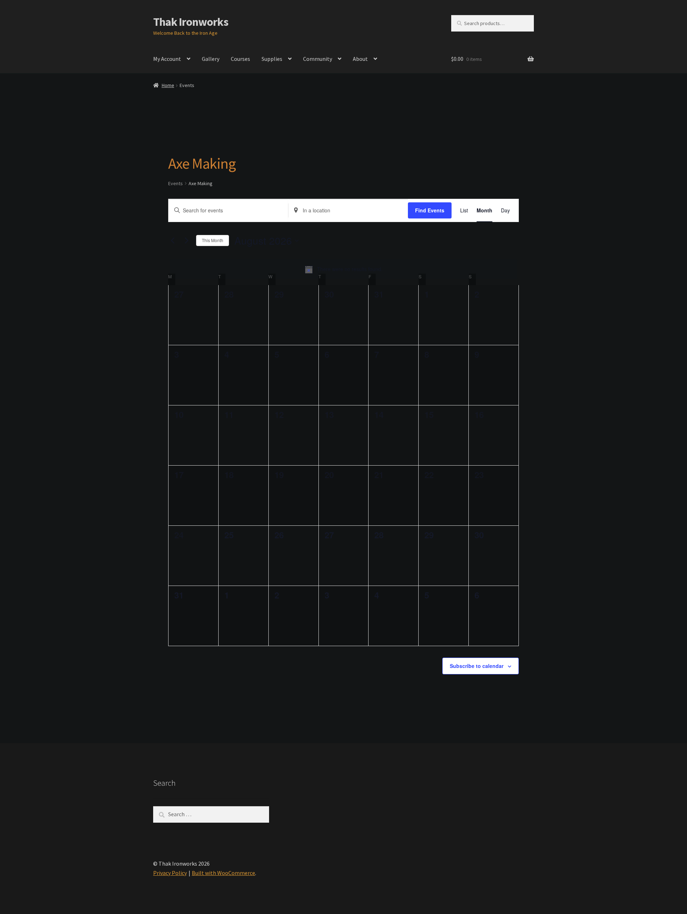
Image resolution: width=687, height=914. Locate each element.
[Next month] (186, 240)
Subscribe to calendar (476, 665)
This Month (212, 240)
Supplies (272, 58)
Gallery (210, 58)
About (360, 58)
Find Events (429, 210)
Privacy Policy (170, 872)
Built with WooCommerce (223, 872)
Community (317, 58)
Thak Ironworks (190, 22)
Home (168, 85)
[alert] (343, 269)
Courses (240, 58)
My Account (167, 58)
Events (175, 183)
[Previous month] (172, 240)
